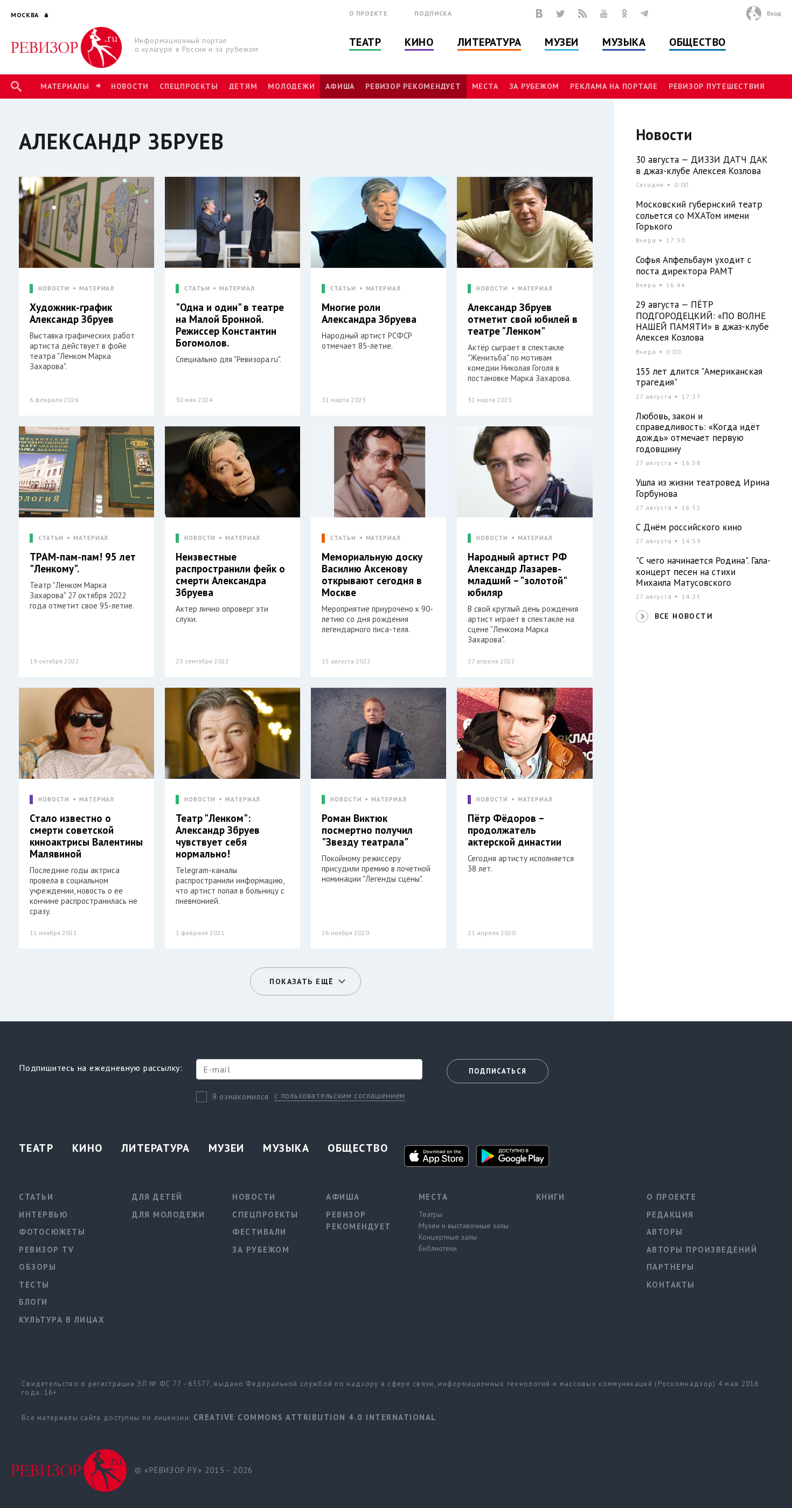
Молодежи (291, 86)
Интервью (43, 1214)
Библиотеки (438, 1248)
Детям (243, 86)
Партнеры (670, 1267)
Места (485, 86)
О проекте (368, 13)
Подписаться (497, 1071)
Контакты (671, 1284)
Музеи (562, 42)
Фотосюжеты (52, 1232)
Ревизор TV (46, 1249)
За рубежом (534, 86)
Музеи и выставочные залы (464, 1225)
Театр (365, 42)
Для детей (157, 1197)
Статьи (36, 1197)
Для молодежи (168, 1214)
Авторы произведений (702, 1249)
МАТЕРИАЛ (96, 288)
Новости (130, 86)
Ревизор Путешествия (717, 86)
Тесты (34, 1284)
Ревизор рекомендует (413, 86)
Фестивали (259, 1232)
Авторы (665, 1232)
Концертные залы (448, 1237)
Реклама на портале (614, 86)
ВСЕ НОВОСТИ (684, 616)
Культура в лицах (62, 1320)
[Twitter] (560, 13)
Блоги (33, 1302)
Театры (430, 1214)
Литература (489, 42)
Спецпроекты (188, 86)
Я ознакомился (240, 1096)
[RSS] (582, 13)
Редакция (670, 1214)
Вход (774, 13)
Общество (697, 42)
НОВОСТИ (54, 288)
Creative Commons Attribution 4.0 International (314, 1417)
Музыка (623, 42)
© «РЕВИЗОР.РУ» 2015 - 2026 (194, 1470)
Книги (550, 1197)
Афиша (340, 86)
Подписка (432, 13)
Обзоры (37, 1267)
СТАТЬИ (197, 288)
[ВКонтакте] (539, 13)
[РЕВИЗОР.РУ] (66, 47)
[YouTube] (604, 13)
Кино (419, 42)
